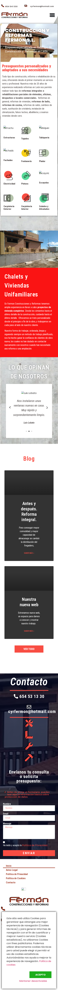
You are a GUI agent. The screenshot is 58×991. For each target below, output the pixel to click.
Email (5, 814)
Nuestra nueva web (29, 602)
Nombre (7, 804)
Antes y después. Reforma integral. (29, 511)
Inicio (8, 865)
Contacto (10, 882)
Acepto (40, 974)
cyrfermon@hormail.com (42, 6)
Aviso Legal (12, 870)
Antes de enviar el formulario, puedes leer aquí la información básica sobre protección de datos (27, 794)
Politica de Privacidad (17, 874)
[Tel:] (3, 909)
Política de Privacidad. (35, 845)
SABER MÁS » (29, 553)
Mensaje (7, 823)
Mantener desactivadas (33, 981)
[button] (52, 15)
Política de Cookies (16, 878)
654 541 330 (11, 6)
